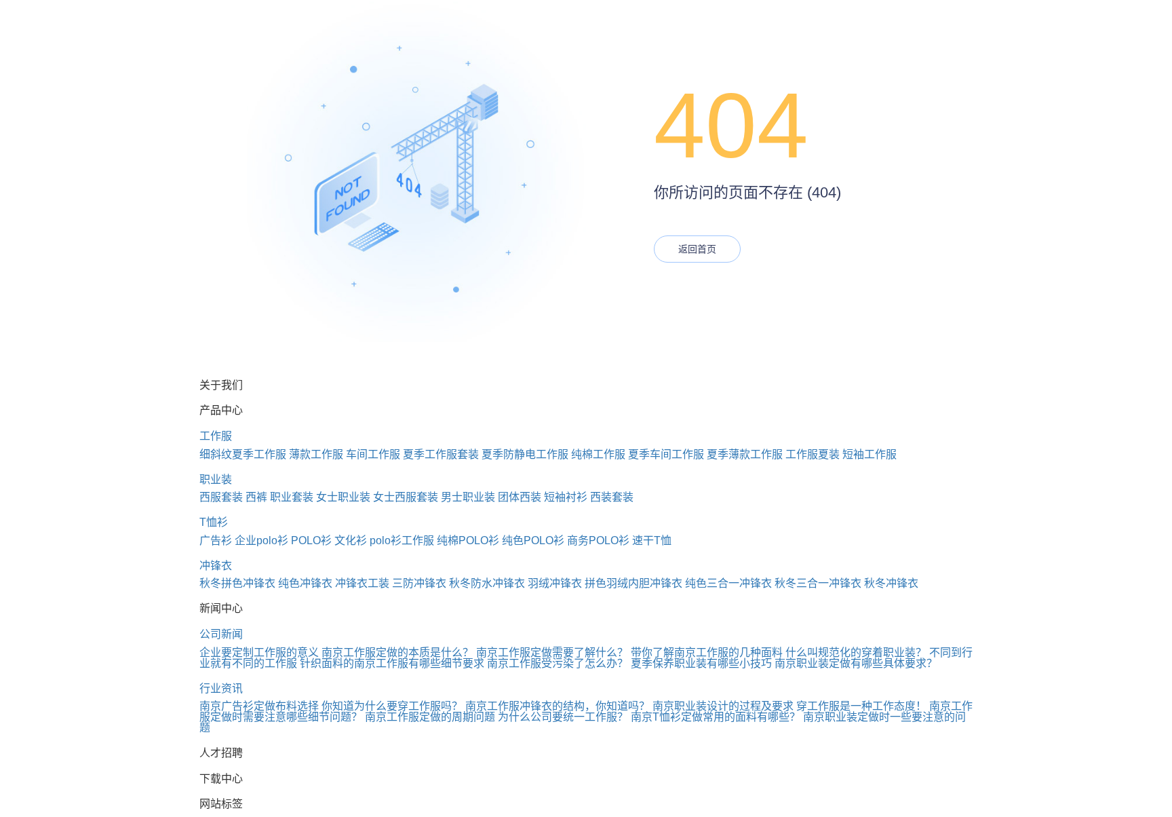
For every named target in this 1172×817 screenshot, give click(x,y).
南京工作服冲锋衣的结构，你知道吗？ (557, 706)
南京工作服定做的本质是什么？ (397, 652)
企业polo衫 (261, 540)
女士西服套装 (405, 497)
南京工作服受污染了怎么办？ (557, 663)
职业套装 (291, 497)
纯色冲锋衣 (305, 583)
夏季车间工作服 (666, 454)
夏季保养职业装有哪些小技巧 (701, 663)
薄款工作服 (316, 454)
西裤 (256, 497)
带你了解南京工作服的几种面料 (707, 652)
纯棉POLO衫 (468, 540)
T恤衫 (213, 522)
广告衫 (215, 540)
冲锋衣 (215, 565)
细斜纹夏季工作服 (242, 454)
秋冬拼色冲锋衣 (237, 583)
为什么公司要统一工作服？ (563, 717)
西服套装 (221, 497)
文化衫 (350, 540)
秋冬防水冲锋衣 (487, 583)
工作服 (215, 436)
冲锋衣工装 (362, 583)
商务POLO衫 (598, 540)
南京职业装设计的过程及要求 (723, 706)
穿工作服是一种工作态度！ (861, 706)
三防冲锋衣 (419, 583)
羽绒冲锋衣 (555, 583)
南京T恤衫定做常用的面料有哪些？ (715, 717)
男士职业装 (468, 497)
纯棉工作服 (598, 454)
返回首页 (697, 249)
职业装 (215, 479)
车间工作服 (373, 454)
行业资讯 (221, 688)
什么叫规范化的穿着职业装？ (855, 652)
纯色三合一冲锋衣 (728, 583)
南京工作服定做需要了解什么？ (552, 652)
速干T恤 (651, 540)
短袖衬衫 (565, 497)
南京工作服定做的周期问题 (430, 717)
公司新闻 (221, 634)
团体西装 (519, 497)
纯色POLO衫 (533, 540)
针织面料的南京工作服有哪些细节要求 (392, 663)
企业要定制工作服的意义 (259, 652)
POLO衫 (311, 540)
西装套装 (611, 497)
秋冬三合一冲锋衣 (818, 583)
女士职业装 (343, 497)
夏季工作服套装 (441, 454)
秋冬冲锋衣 (891, 583)
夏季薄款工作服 (745, 454)
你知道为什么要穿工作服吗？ (392, 706)
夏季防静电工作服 (525, 454)
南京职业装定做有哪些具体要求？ (856, 663)
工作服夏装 (812, 454)
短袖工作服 (869, 454)
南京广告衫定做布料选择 (259, 706)
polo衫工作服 (402, 540)
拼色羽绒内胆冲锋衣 (633, 583)
